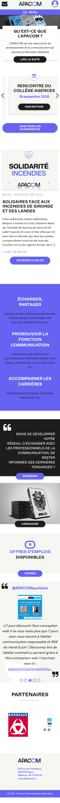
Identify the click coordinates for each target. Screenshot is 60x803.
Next (57, 93)
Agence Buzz (47, 790)
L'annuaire (30, 520)
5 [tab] (39, 677)
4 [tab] (34, 677)
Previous (2, 93)
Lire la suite (30, 59)
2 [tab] (26, 677)
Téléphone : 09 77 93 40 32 (30, 771)
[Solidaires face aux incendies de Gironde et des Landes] (30, 166)
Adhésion (30, 472)
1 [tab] (21, 677)
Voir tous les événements (30, 124)
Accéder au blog (30, 257)
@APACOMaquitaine (30, 584)
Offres (30, 570)
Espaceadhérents (55, 4)
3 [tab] (30, 677)
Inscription (30, 107)
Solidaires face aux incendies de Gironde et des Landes (27, 202)
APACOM (30, 4)
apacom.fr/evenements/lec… (30, 665)
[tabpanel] (30, 631)
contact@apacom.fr (27, 775)
